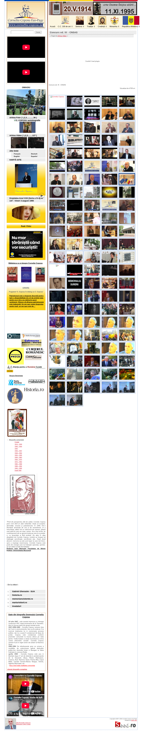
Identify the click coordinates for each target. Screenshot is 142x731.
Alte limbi (13, 151)
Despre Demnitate (16, 376)
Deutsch (34, 154)
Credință (101, 26)
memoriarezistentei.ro (22, 599)
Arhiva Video (62, 36)
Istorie (9, 371)
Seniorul (78, 26)
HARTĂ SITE (15, 160)
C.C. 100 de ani (64, 26)
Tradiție (90, 26)
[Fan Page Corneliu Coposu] (26, 27)
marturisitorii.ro (19, 602)
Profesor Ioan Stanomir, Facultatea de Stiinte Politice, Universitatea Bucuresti (26, 549)
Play (43, 197)
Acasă (52, 26)
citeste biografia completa (17, 669)
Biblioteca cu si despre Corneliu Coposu (26, 263)
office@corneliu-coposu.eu (23, 722)
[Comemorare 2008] (27, 132)
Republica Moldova (130, 26)
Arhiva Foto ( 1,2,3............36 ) (23, 117)
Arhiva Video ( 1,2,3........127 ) (23, 135)
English (17, 156)
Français (17, 154)
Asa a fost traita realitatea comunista (22, 665)
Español (34, 156)
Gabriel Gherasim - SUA (23, 591)
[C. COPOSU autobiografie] (27, 120)
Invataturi (16, 606)
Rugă (23, 226)
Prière (29, 226)
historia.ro (17, 595)
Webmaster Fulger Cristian (23, 724)
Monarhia (113, 26)
